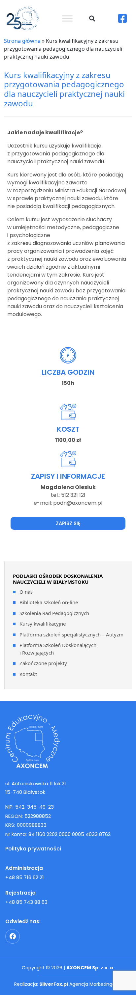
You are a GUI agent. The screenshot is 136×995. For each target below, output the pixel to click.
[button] (91, 18)
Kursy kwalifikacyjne (42, 623)
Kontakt (28, 674)
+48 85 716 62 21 (24, 877)
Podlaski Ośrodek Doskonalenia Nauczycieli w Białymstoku (58, 579)
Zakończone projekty (43, 663)
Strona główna (22, 40)
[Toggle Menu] (67, 18)
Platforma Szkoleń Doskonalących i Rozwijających (57, 649)
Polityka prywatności (33, 848)
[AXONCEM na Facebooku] (12, 936)
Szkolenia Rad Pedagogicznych (54, 613)
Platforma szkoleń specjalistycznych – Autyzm (71, 634)
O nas (26, 591)
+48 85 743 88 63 (26, 902)
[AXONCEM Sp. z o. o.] (68, 741)
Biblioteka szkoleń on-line (48, 602)
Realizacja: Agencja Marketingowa (68, 984)
